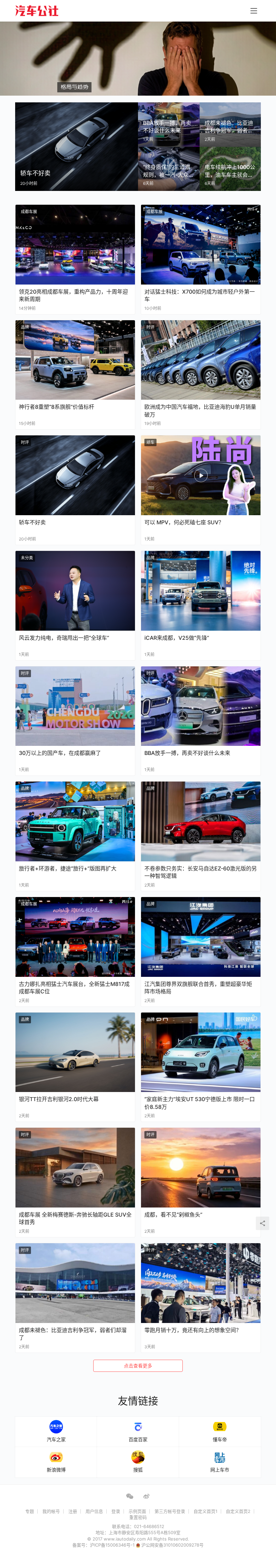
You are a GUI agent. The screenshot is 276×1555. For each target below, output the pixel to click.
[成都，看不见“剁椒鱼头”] (201, 1167)
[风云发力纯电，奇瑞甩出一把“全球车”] (75, 591)
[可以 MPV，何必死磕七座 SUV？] (201, 475)
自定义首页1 (205, 1511)
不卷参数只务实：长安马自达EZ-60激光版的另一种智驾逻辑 (200, 872)
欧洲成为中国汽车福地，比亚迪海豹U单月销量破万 (200, 410)
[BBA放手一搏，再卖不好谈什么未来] (201, 706)
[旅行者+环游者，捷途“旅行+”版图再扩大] (75, 821)
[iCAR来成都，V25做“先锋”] (201, 591)
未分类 (27, 557)
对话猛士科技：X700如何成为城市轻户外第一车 (199, 295)
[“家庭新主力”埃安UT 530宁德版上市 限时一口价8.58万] (201, 1052)
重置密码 (138, 1517)
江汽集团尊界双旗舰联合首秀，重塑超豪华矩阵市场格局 (198, 988)
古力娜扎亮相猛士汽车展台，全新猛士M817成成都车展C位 (74, 988)
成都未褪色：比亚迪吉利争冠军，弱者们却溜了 (73, 1334)
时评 (150, 327)
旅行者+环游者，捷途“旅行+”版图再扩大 (67, 868)
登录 (115, 1511)
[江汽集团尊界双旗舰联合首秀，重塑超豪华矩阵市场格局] (201, 937)
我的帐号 (51, 1511)
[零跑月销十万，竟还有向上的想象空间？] (201, 1283)
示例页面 (137, 1511)
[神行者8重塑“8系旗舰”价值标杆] (75, 360)
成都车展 (29, 211)
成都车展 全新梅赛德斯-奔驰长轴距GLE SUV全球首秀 (75, 1218)
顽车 (150, 442)
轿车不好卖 (32, 522)
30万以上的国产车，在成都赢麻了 (60, 753)
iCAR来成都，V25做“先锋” (176, 637)
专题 (29, 1511)
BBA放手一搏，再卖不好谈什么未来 (187, 753)
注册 (72, 1511)
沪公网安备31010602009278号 (172, 1545)
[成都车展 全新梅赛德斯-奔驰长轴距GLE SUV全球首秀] (75, 1167)
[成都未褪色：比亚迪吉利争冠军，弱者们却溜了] (75, 1283)
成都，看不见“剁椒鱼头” (173, 1214)
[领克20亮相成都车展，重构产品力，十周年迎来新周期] (75, 245)
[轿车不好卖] (75, 475)
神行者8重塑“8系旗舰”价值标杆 (56, 406)
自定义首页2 (238, 1511)
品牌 (25, 327)
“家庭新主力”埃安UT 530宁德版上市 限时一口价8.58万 (199, 1103)
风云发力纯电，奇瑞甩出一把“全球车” (64, 637)
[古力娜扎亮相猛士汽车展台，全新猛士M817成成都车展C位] (75, 937)
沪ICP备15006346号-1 (113, 1545)
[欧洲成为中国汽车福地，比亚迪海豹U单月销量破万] (201, 360)
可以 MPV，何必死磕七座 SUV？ (184, 522)
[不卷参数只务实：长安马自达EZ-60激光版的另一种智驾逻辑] (201, 821)
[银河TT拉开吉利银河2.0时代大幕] (75, 1052)
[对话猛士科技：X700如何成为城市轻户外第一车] (201, 245)
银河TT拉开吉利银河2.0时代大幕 (59, 1099)
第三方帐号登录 (169, 1511)
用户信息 (94, 1511)
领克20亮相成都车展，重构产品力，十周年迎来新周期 (73, 295)
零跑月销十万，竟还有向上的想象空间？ (192, 1330)
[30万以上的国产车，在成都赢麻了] (75, 706)
